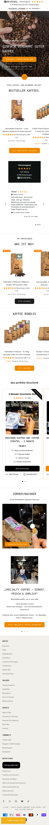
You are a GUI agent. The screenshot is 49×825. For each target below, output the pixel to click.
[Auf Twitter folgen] (10, 801)
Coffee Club (6, 740)
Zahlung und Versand (10, 775)
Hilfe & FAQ (6, 712)
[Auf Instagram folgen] (16, 801)
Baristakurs (6, 693)
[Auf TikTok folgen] (28, 801)
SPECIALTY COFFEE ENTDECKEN (19, 59)
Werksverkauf (7, 701)
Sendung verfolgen (9, 779)
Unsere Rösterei (8, 685)
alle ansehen (24, 301)
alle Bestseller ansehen (24, 150)
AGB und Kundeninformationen (14, 783)
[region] (24, 204)
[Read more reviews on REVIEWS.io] (24, 178)
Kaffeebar (6, 689)
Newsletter (6, 752)
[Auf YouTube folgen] (22, 801)
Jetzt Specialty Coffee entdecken (24, 625)
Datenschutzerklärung (10, 787)
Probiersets (6, 666)
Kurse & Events (8, 697)
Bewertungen (7, 748)
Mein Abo (5, 724)
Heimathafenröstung (17, 544)
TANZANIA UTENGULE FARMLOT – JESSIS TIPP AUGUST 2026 (16, 283)
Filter (4, 650)
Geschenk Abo (7, 674)
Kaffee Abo (6, 670)
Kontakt (5, 728)
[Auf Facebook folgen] (3, 801)
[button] (16, 136)
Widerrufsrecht (7, 791)
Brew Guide (36, 544)
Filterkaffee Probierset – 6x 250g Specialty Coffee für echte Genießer (16, 353)
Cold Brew (6, 658)
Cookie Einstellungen (10, 795)
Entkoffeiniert (7, 654)
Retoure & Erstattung (10, 720)
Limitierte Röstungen (10, 662)
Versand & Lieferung (10, 716)
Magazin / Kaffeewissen (11, 744)
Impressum (6, 771)
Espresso (5, 646)
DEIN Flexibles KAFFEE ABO (19, 66)
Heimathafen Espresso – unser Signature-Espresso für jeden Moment (16, 130)
